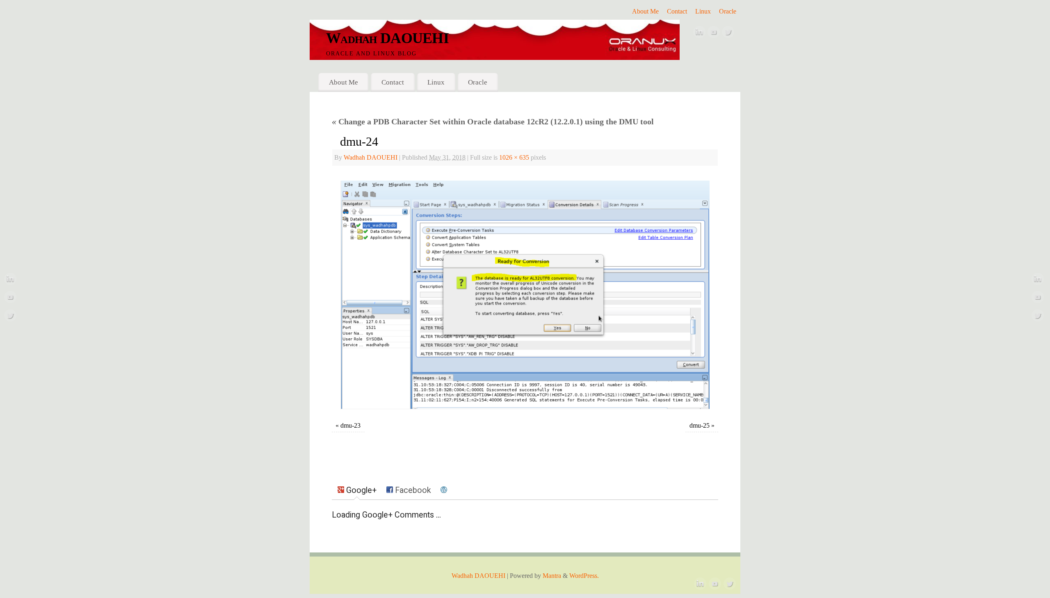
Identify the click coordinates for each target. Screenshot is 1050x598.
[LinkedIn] (699, 34)
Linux (703, 11)
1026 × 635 (514, 157)
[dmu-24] (525, 295)
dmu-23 (350, 425)
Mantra (552, 576)
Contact (677, 11)
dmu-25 (699, 425)
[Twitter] (728, 34)
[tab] (357, 490)
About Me (645, 11)
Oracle (727, 11)
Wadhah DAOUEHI (387, 38)
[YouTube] (714, 34)
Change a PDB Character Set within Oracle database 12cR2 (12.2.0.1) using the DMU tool (493, 121)
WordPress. (584, 576)
